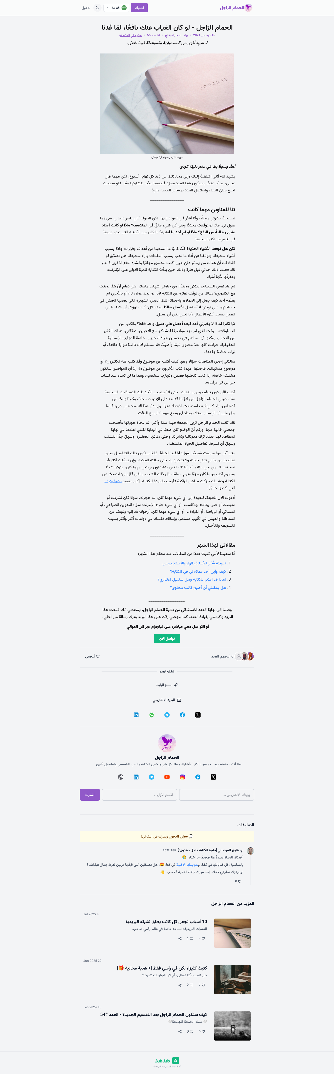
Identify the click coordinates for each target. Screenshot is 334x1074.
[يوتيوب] (167, 777)
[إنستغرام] (182, 777)
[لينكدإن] (136, 714)
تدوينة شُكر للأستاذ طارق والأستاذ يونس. (193, 563)
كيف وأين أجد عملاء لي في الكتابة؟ (198, 571)
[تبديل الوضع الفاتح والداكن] (97, 8)
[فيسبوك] (182, 714)
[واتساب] (151, 714)
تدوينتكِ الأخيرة (187, 864)
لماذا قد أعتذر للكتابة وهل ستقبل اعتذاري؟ (192, 579)
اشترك (139, 7)
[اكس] (198, 714)
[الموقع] (120, 777)
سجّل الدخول (178, 836)
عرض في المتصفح (130, 35)
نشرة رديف (113, 481)
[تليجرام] (167, 714)
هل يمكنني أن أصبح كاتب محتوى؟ (198, 587)
